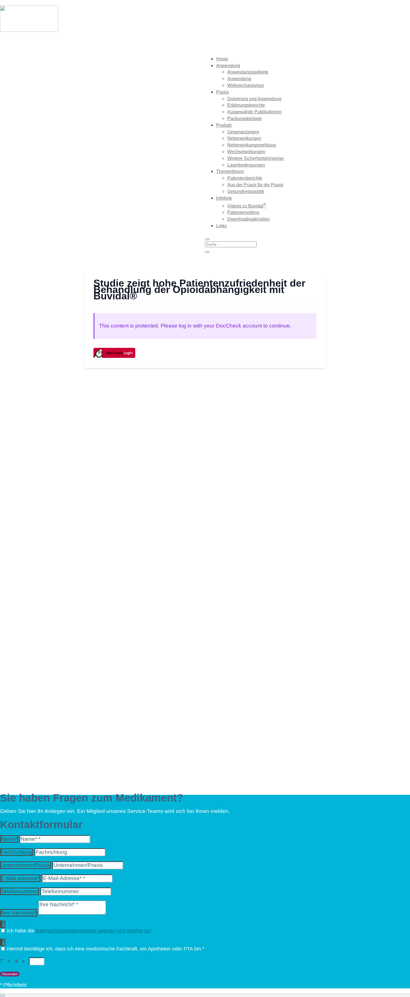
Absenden (10, 974)
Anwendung (228, 65)
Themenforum (230, 171)
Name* (9, 839)
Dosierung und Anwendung (254, 98)
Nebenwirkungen (244, 138)
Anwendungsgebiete (247, 72)
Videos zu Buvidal (246, 206)
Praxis (222, 92)
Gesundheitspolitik (245, 191)
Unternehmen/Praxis (25, 865)
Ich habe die (79, 931)
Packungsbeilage (244, 118)
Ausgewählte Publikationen (254, 111)
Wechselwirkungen (246, 151)
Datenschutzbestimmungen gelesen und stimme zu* (93, 931)
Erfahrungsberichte (246, 105)
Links (221, 225)
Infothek (224, 198)
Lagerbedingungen (246, 165)
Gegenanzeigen (243, 131)
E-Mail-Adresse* (20, 878)
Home (222, 59)
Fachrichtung (16, 852)
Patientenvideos (243, 212)
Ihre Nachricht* (18, 913)
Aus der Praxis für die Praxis (255, 184)
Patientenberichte (244, 178)
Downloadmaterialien (248, 219)
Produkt (223, 125)
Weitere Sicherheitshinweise (255, 158)
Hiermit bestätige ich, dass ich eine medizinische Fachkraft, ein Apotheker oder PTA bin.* (105, 949)
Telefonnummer (19, 891)
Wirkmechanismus (245, 85)
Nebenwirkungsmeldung (251, 145)
